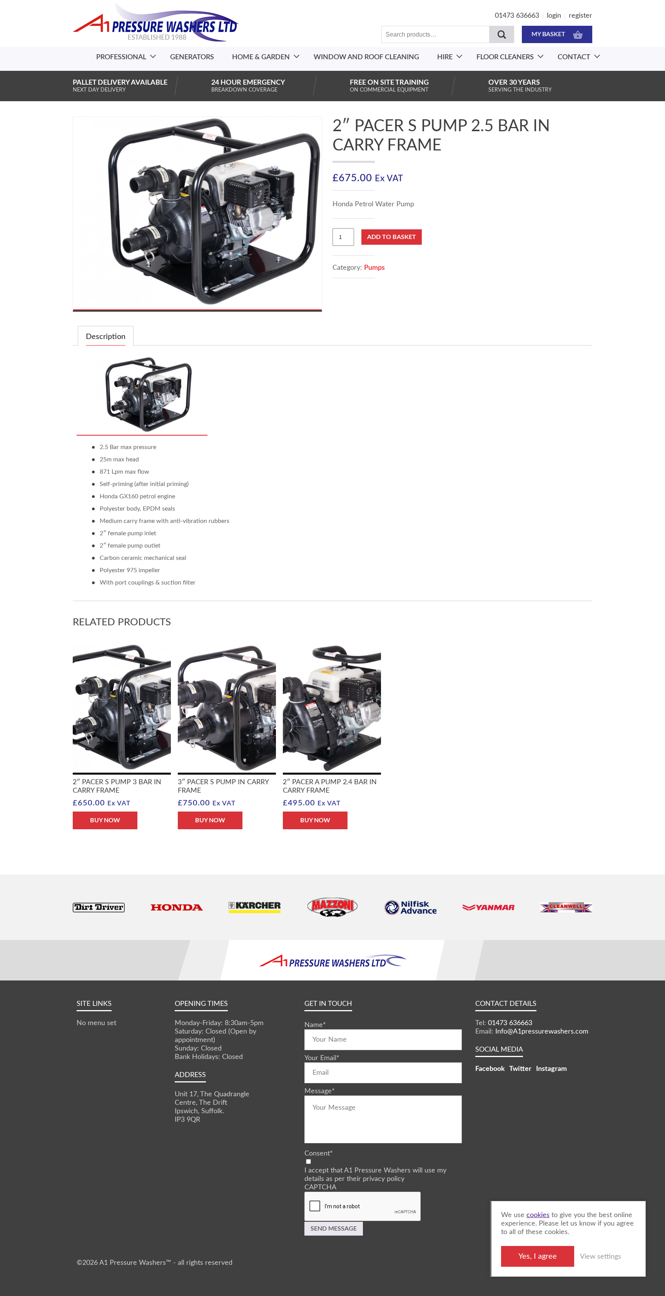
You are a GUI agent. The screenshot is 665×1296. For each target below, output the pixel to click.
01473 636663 (517, 15)
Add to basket (391, 237)
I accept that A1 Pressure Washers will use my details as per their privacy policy (375, 1174)
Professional (121, 57)
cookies (538, 1215)
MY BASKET (548, 34)
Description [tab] (105, 337)
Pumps (374, 267)
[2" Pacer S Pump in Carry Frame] (142, 432)
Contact (574, 57)
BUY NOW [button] (105, 820)
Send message (334, 1229)
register (580, 15)
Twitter (520, 1069)
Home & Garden (261, 57)
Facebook (490, 1069)
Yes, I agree (537, 1256)
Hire (445, 57)
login (554, 15)
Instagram (551, 1069)
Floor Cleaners (505, 57)
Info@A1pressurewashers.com (541, 1031)
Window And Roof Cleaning (366, 57)
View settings (600, 1256)
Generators (192, 57)
